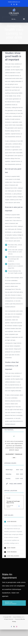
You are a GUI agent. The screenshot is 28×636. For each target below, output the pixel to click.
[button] (14, 522)
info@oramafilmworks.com (14, 1)
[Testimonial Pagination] (12, 457)
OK (19, 506)
